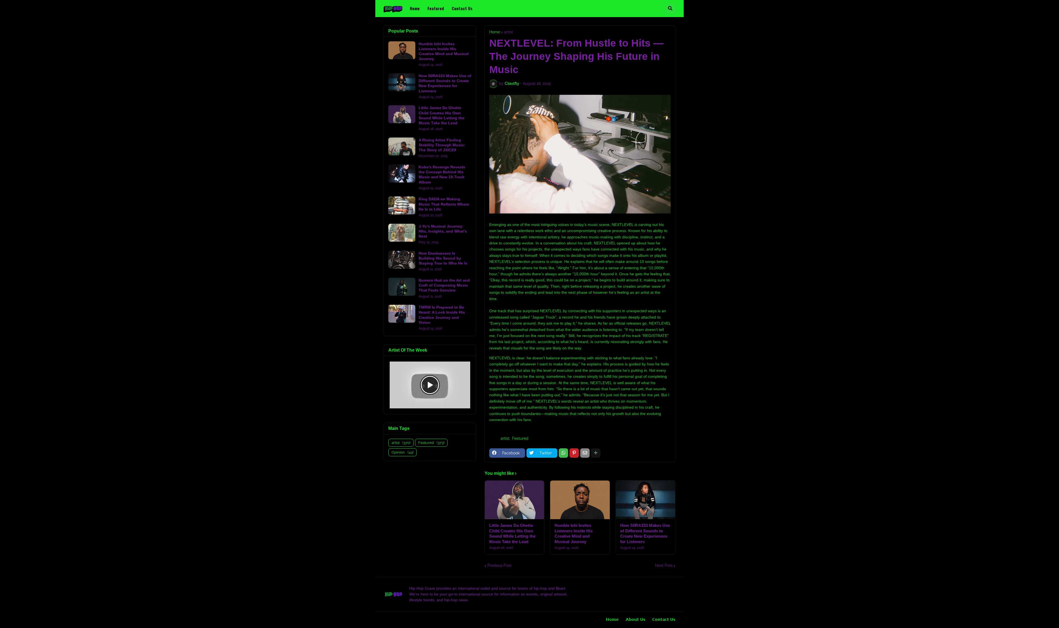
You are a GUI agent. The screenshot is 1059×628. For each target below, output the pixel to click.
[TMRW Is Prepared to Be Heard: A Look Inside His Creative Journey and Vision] (401, 314)
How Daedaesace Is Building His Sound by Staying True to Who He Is (443, 258)
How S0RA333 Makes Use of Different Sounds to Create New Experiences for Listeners (645, 533)
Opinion (402, 452)
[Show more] (595, 453)
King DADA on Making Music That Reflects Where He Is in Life (444, 204)
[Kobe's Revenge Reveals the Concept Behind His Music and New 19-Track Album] (401, 173)
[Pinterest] (574, 453)
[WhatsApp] (563, 453)
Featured (520, 438)
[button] (670, 8)
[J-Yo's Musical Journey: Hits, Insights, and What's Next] (401, 233)
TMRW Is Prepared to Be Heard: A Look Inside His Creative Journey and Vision (442, 315)
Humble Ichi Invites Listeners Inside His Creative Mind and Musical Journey (574, 533)
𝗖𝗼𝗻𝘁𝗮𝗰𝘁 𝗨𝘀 (663, 619)
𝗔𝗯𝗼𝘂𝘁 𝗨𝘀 (635, 619)
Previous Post (499, 565)
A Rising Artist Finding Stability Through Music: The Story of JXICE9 (442, 145)
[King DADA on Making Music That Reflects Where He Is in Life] (401, 205)
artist (508, 32)
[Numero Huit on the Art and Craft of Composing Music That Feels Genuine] (401, 287)
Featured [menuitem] (435, 8)
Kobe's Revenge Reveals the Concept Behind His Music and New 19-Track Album (442, 174)
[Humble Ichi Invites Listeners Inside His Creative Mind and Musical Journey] (579, 500)
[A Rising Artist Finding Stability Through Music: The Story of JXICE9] (401, 146)
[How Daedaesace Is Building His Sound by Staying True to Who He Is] (401, 260)
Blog (385, 619)
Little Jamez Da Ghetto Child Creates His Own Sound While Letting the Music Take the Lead (512, 533)
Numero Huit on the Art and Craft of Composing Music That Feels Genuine (444, 285)
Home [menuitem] (415, 8)
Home (494, 32)
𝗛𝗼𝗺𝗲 (612, 619)
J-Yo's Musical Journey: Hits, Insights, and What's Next (443, 231)
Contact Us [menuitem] (462, 8)
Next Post (664, 565)
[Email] (585, 453)
